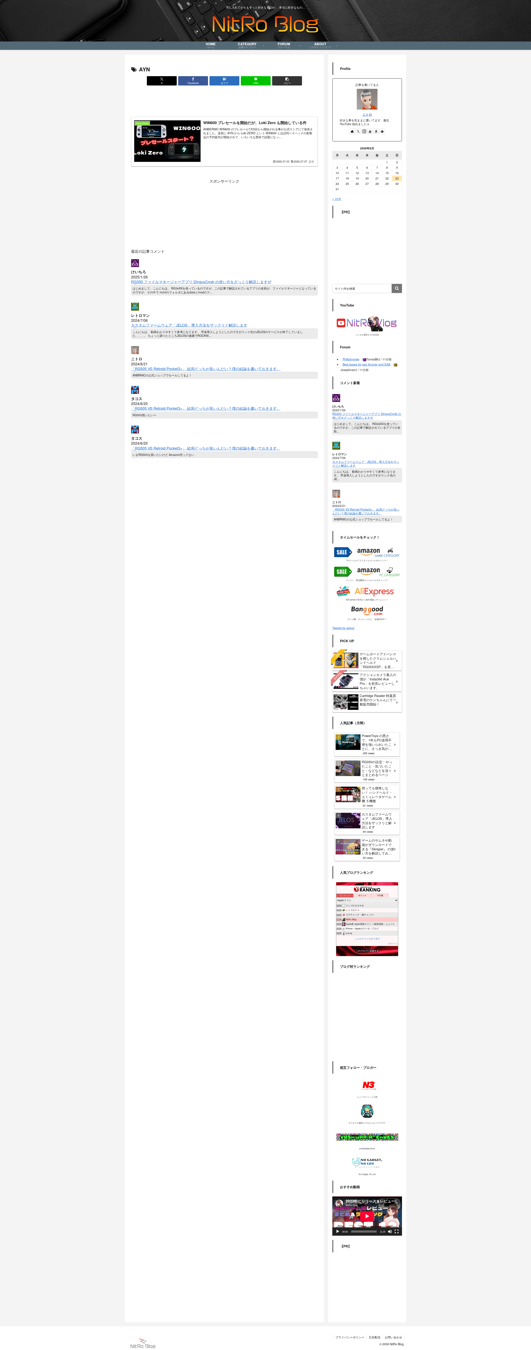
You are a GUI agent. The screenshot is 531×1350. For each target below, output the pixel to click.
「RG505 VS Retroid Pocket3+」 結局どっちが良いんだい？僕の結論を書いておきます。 (205, 368)
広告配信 (374, 1337)
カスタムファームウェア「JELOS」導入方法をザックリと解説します (189, 325)
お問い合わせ (393, 1337)
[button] (287, 80)
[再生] (338, 1231)
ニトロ (367, 114)
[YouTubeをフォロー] (370, 131)
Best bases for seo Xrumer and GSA (366, 364)
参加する (393, 943)
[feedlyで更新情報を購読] (382, 131)
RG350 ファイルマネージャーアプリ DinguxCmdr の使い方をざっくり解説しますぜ (201, 281)
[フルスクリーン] (397, 1231)
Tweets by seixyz (343, 628)
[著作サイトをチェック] (352, 131)
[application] (367, 1216)
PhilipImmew (351, 359)
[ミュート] (390, 1231)
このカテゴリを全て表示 (367, 938)
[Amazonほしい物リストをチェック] (376, 131)
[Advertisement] (224, 102)
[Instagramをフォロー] (364, 131)
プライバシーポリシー (349, 1337)
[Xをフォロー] (358, 131)
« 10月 (336, 199)
